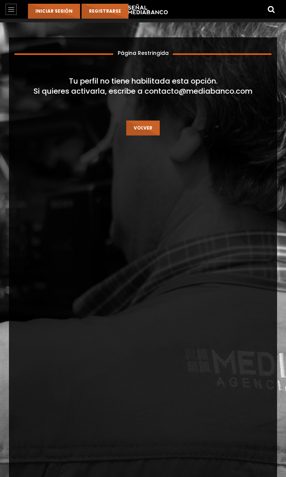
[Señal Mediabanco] (143, 9)
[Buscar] (271, 9)
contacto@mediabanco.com (198, 91)
